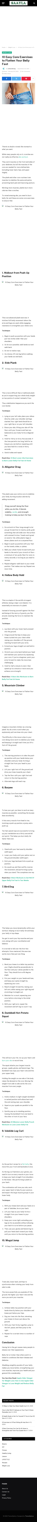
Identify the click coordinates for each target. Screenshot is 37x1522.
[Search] (34, 3)
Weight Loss (7, 52)
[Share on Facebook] (6, 78)
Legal (4, 1495)
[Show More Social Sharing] (33, 78)
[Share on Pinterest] (26, 78)
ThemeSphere (29, 1516)
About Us (5, 1488)
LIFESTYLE (6, 1459)
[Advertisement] (18, 26)
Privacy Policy (6, 1498)
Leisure (4, 1456)
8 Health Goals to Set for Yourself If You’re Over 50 (18, 1416)
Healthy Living (6, 1453)
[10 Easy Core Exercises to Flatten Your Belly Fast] (18, 93)
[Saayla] (18, 3)
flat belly (25, 1164)
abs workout (23, 157)
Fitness (4, 1450)
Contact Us (5, 1492)
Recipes (4, 1462)
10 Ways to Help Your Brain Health (13, 1406)
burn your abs (7, 1060)
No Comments (26, 71)
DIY (3, 1447)
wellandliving (11, 68)
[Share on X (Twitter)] (16, 78)
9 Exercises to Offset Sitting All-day (13, 1422)
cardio (14, 512)
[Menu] (3, 3)
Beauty (4, 1444)
